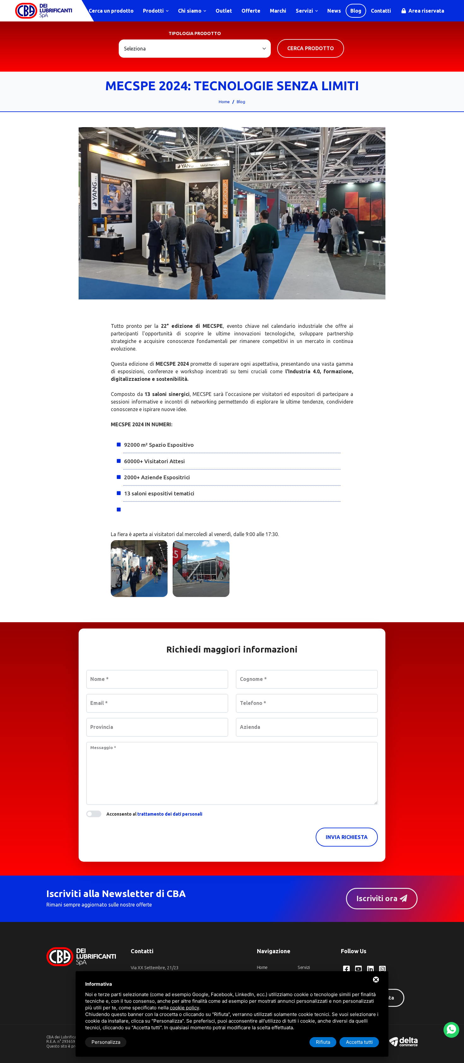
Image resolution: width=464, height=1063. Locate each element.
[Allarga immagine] (139, 568)
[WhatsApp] (451, 1030)
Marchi (278, 11)
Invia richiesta (347, 837)
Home (224, 101)
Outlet (224, 11)
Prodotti (154, 11)
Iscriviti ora (378, 898)
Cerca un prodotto (110, 11)
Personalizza (106, 1042)
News (334, 11)
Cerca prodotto (310, 48)
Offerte (250, 11)
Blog (355, 11)
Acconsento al (154, 814)
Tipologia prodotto (195, 33)
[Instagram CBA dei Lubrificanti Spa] (382, 969)
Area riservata (425, 11)
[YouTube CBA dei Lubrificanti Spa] (358, 969)
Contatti (381, 11)
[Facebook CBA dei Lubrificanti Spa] (346, 969)
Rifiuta (323, 1042)
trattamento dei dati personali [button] (169, 814)
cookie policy (184, 1008)
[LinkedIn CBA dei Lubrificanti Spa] (370, 969)
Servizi (305, 11)
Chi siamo (190, 11)
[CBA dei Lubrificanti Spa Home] (43, 10)
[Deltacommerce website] (403, 1041)
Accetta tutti (359, 1042)
